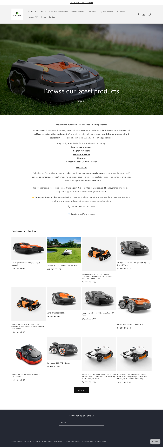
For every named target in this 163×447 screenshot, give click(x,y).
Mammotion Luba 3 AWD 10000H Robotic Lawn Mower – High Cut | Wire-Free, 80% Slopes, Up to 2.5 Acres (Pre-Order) (132, 376)
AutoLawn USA (21, 441)
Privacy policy (47, 441)
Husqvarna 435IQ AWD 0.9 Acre (58, 363)
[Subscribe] (101, 423)
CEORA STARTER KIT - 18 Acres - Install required (25, 264)
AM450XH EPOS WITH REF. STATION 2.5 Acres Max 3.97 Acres (133, 264)
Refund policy (58, 441)
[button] (138, 14)
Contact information (72, 441)
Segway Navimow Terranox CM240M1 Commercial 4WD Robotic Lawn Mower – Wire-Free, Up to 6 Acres (97, 276)
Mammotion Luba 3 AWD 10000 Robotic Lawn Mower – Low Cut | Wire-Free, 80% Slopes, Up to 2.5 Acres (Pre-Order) (99, 376)
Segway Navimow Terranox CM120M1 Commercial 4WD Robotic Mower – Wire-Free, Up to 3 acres (28, 326)
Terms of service (87, 441)
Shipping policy (100, 441)
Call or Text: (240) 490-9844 (81, 2)
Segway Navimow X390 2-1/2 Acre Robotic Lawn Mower (27, 375)
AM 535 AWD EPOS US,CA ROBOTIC (130, 324)
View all (81, 390)
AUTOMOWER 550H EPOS (56, 313)
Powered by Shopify (33, 441)
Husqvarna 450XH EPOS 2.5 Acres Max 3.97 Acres (98, 314)
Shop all (81, 101)
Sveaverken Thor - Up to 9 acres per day (62, 266)
